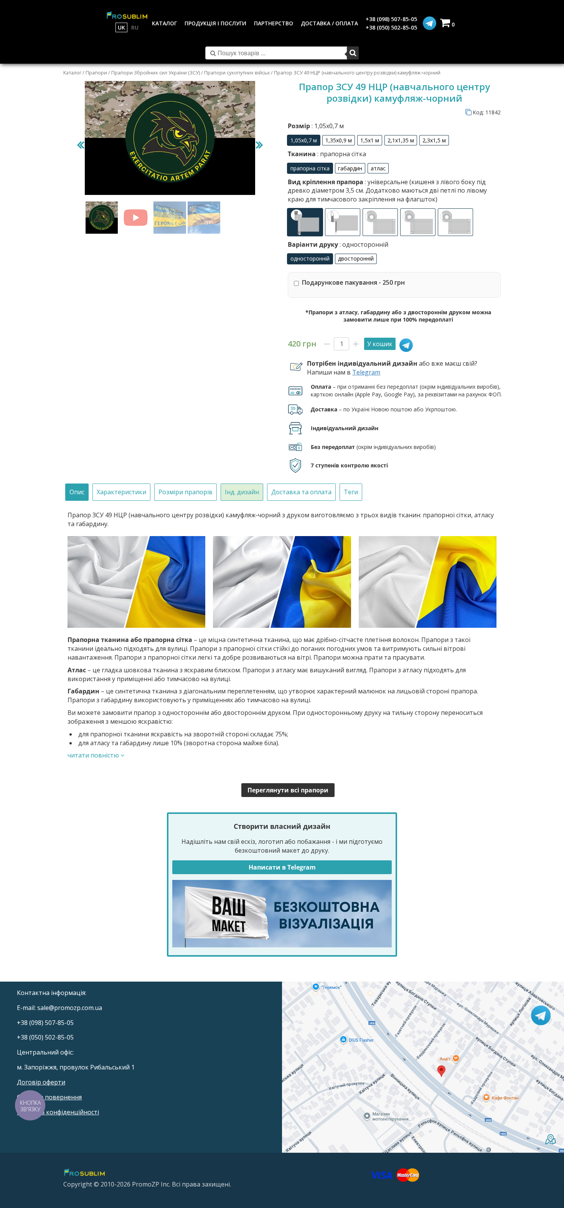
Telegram (366, 372)
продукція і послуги (215, 23)
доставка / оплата (329, 23)
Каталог (72, 72)
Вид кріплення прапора (387, 190)
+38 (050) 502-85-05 (391, 27)
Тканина (327, 154)
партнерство (273, 23)
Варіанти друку (338, 244)
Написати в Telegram (282, 867)
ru (135, 27)
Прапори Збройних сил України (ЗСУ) (155, 72)
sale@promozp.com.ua (69, 1007)
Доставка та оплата (301, 492)
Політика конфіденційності (58, 1112)
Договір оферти (41, 1082)
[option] (304, 140)
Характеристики (121, 492)
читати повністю (94, 755)
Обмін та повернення (49, 1097)
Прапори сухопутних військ (237, 72)
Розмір (316, 126)
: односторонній (363, 244)
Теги (351, 492)
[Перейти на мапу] (423, 1067)
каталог (164, 23)
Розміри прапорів (185, 492)
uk (121, 27)
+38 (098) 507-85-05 (391, 19)
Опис (76, 492)
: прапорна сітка (341, 154)
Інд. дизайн (242, 492)
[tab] (77, 492)
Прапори (96, 72)
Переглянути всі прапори (287, 790)
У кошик (379, 344)
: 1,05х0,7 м (327, 126)
